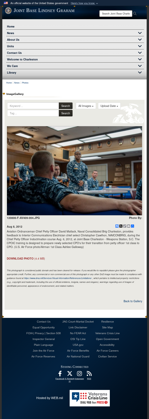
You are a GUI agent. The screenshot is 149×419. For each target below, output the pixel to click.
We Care (12, 66)
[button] (85, 3)
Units (10, 46)
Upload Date (108, 106)
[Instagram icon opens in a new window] (79, 374)
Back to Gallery (133, 301)
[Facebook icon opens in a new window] (60, 374)
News (10, 33)
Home (11, 26)
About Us (13, 39)
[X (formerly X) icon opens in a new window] (69, 374)
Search (65, 106)
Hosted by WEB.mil (49, 398)
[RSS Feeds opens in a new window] (89, 374)
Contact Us (14, 53)
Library (11, 72)
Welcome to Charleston (22, 59)
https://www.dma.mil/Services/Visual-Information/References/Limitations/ (58, 278)
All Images (85, 106)
